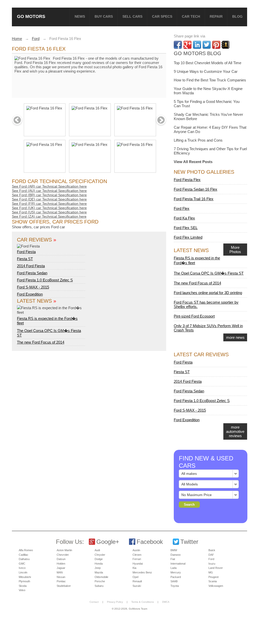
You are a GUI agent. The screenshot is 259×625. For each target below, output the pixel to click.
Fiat (172, 559)
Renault (137, 581)
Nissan (61, 576)
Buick (211, 550)
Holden (61, 563)
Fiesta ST (25, 259)
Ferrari (137, 559)
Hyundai (138, 563)
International (177, 563)
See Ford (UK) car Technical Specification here (49, 208)
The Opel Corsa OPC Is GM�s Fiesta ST (209, 273)
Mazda (99, 572)
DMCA (165, 601)
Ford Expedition (30, 294)
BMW (173, 550)
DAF (211, 554)
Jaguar (61, 567)
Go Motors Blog (197, 53)
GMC (22, 563)
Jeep (98, 567)
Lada (173, 567)
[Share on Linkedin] (197, 45)
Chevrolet (63, 554)
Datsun (61, 559)
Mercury (175, 572)
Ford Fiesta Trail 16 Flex (193, 199)
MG (210, 572)
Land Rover (215, 567)
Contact (94, 601)
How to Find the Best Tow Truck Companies (210, 80)
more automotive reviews (235, 431)
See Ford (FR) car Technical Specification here (49, 204)
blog (237, 16)
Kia (134, 567)
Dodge (99, 559)
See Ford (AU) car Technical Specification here (49, 191)
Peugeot (213, 576)
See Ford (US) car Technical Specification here (49, 212)
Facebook (150, 541)
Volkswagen (215, 585)
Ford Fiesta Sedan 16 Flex (195, 189)
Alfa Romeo (26, 550)
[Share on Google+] (187, 45)
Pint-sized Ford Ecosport (194, 316)
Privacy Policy (115, 601)
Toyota (174, 585)
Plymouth (24, 581)
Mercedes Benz (142, 572)
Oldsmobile (101, 576)
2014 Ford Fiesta (31, 266)
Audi (97, 550)
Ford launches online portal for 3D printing (208, 293)
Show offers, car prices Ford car (38, 227)
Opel (135, 576)
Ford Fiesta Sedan (32, 273)
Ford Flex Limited (188, 237)
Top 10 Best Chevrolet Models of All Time (207, 63)
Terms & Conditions (142, 601)
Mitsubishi (25, 576)
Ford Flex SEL (186, 228)
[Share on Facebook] (178, 45)
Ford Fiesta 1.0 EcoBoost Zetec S (45, 280)
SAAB (174, 581)
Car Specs (162, 16)
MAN (60, 572)
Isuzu (211, 563)
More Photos (235, 249)
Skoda (23, 585)
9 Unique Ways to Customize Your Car (206, 71)
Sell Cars (132, 16)
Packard (175, 576)
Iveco (22, 567)
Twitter (189, 541)
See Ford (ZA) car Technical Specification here (49, 216)
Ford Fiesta (26, 252)
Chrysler (100, 554)
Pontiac (61, 581)
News (80, 16)
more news (235, 337)
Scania (212, 581)
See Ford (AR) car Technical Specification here (49, 186)
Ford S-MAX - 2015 (33, 287)
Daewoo (175, 554)
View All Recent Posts (193, 162)
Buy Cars (104, 16)
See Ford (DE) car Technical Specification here (49, 199)
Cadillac (23, 554)
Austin (136, 550)
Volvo (22, 590)
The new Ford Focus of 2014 (40, 342)
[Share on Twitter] (207, 45)
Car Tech (191, 16)
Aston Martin (64, 550)
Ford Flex (181, 208)
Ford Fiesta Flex (187, 179)
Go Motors (31, 16)
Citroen (137, 554)
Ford (211, 559)
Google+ (107, 541)
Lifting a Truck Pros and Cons (198, 140)
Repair (216, 16)
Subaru (99, 585)
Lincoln (23, 572)
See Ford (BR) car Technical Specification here (49, 195)
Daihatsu (24, 559)
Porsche (100, 581)
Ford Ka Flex (184, 218)
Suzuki (137, 585)
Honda (99, 563)
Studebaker (64, 585)
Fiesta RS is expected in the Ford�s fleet (47, 320)
